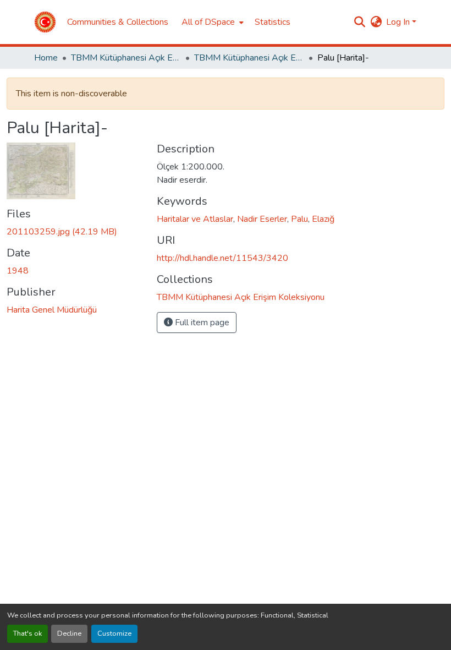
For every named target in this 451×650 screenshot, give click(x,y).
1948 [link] (18, 271)
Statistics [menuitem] (272, 22)
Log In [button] (399, 22)
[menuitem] (211, 22)
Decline (69, 633)
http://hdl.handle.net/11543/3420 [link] (222, 258)
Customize (114, 633)
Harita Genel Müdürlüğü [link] (52, 310)
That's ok (27, 633)
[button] (45, 22)
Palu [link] (299, 219)
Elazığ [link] (323, 219)
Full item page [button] (201, 322)
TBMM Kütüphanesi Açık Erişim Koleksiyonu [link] (126, 58)
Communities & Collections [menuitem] (117, 22)
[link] (75, 231)
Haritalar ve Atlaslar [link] (195, 219)
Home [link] (46, 58)
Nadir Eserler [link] (262, 219)
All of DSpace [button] (208, 22)
